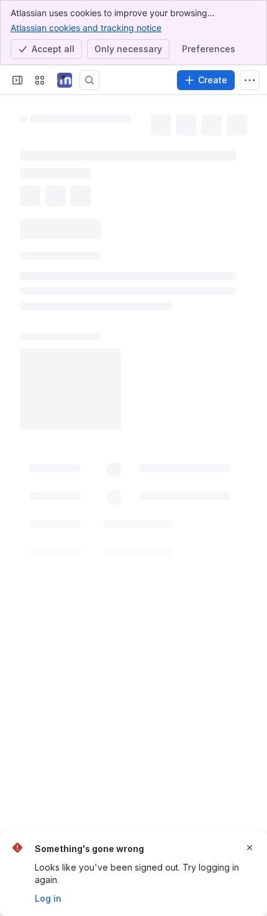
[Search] (89, 80)
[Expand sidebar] (17, 80)
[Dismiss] (249, 847)
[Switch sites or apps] (40, 80)
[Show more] (250, 80)
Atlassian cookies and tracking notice (86, 27)
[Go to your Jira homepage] (65, 80)
